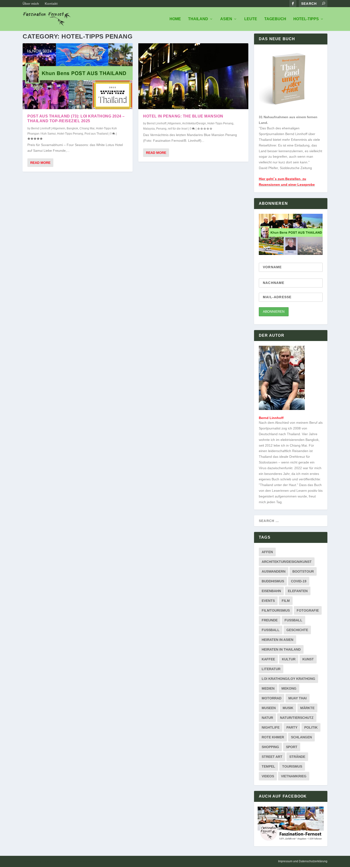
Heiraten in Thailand (281, 649)
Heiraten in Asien (277, 640)
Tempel (268, 766)
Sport (291, 747)
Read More (40, 163)
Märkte (307, 708)
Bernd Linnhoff (40, 128)
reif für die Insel (178, 128)
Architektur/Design (194, 123)
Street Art (272, 757)
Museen (269, 708)
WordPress (89, 861)
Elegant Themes (51, 861)
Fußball (271, 630)
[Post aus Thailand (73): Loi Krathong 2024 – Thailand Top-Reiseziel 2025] (78, 76)
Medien (268, 688)
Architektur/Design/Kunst (287, 562)
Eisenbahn (271, 591)
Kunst (308, 659)
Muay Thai (297, 698)
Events (268, 601)
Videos (268, 776)
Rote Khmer (273, 737)
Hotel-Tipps (306, 19)
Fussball (293, 620)
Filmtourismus (276, 610)
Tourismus (292, 766)
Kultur (288, 659)
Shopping (270, 747)
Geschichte (297, 630)
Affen (267, 552)
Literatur (271, 669)
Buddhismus (273, 581)
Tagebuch (275, 19)
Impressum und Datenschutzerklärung (302, 861)
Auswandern (273, 571)
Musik (288, 708)
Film (286, 601)
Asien (226, 19)
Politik (311, 727)
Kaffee (268, 659)
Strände (297, 757)
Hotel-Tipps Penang (70, 133)
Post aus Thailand (96, 133)
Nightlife (271, 727)
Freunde (270, 620)
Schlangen (301, 737)
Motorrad (271, 698)
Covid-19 (298, 581)
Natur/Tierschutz (297, 718)
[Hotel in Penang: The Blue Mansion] (193, 76)
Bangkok (72, 128)
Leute (250, 19)
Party (291, 727)
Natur (267, 718)
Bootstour (303, 571)
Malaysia (149, 128)
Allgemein (58, 128)
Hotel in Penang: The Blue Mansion (183, 116)
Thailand (198, 19)
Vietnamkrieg (293, 776)
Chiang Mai (87, 128)
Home (175, 19)
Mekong (288, 688)
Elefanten (298, 591)
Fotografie (308, 610)
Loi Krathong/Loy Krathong (288, 679)
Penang (161, 128)
